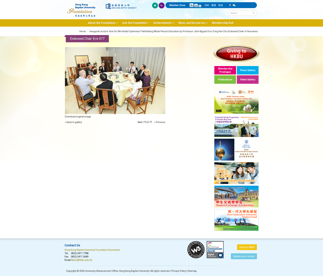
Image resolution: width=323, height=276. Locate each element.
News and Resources (191, 22)
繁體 (213, 5)
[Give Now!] (236, 53)
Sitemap (192, 271)
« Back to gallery (73, 122)
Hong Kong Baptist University (134, 271)
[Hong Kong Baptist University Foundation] (85, 8)
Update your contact (244, 256)
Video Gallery (247, 79)
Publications (225, 79)
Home (82, 31)
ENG (207, 5)
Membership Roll (222, 22)
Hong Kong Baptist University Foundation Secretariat (92, 250)
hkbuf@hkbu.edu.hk (81, 260)
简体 (220, 5)
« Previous (159, 122)
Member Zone (177, 5)
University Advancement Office (101, 271)
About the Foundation (101, 22)
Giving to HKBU (247, 247)
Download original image (78, 116)
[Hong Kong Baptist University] (121, 6)
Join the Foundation (134, 22)
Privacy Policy (179, 271)
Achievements (162, 22)
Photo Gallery (247, 70)
